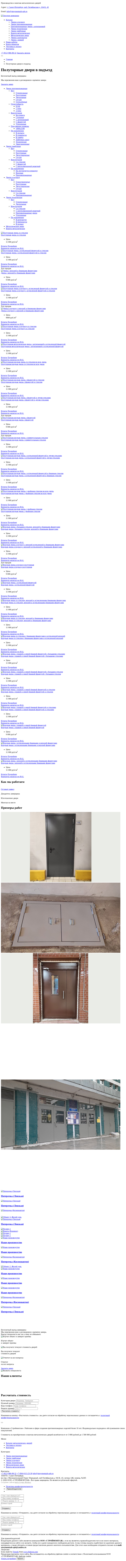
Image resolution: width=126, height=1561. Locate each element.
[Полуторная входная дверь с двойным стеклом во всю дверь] (27, 491)
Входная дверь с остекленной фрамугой (17, 585)
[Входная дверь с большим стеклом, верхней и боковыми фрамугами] (30, 527)
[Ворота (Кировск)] (9, 1231)
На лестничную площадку (27, 171)
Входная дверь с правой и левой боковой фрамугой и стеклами (27, 710)
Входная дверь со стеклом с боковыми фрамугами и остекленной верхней (32, 638)
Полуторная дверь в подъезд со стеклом (17, 329)
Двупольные (21, 97)
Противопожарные (24, 175)
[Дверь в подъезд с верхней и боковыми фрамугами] (23, 308)
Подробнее (12, 246)
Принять (20, 1559)
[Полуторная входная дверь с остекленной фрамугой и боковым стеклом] (32, 473)
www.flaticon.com (30, 1552)
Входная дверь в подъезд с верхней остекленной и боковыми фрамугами (31, 547)
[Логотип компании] (10, 16)
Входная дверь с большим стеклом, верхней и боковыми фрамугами (29, 529)
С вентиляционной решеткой (28, 166)
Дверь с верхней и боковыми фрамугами (18, 273)
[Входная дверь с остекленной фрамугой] (18, 583)
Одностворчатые (23, 182)
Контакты (10, 49)
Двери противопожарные (21, 24)
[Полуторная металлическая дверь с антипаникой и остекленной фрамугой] (33, 344)
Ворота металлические (20, 33)
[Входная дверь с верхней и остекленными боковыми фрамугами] (29, 761)
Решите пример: (8, 1408)
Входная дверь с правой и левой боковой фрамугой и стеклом (27, 692)
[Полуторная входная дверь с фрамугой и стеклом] (22, 380)
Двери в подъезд (18, 22)
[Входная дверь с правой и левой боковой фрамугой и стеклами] (28, 707)
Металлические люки (20, 35)
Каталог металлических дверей (19, 1443)
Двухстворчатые (23, 155)
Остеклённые (21, 102)
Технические (21, 142)
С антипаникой (22, 120)
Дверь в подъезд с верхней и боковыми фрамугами (22, 311)
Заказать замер (7, 84)
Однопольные (22, 93)
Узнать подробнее (8, 1559)
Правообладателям (14, 1489)
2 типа (18, 111)
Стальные (20, 117)
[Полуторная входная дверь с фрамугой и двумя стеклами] (26, 398)
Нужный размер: (8, 1403)
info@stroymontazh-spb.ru (17, 11)
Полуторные (21, 95)
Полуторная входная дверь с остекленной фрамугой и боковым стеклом (31, 476)
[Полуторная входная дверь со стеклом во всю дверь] (23, 362)
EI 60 (18, 106)
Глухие (19, 100)
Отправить (6, 1508)
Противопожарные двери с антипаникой (28, 26)
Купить (4, 246)
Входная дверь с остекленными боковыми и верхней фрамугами (28, 745)
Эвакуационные (22, 144)
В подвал (20, 224)
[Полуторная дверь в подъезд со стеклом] (18, 326)
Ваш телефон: (7, 1406)
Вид (12, 91)
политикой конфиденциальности (105, 1513)
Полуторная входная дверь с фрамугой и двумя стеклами (25, 400)
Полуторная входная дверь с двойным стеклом (20, 511)
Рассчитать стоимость (10, 1411)
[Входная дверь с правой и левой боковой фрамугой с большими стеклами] (33, 654)
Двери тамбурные (18, 31)
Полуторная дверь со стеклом (13, 235)
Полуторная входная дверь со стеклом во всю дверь (22, 364)
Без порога (20, 115)
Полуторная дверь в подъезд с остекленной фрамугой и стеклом (28, 291)
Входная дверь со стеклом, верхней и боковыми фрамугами (26, 620)
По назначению (17, 131)
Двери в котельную (19, 38)
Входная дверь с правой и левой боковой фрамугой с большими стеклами (32, 656)
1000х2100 (20, 128)
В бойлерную (21, 222)
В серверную (21, 135)
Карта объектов (12, 44)
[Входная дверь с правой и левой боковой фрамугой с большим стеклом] (32, 672)
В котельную (21, 220)
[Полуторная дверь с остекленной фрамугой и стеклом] (24, 251)
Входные (19, 173)
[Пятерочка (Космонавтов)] (13, 1210)
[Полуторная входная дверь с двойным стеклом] (21, 509)
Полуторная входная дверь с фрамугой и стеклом (21, 382)
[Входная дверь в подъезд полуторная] (17, 565)
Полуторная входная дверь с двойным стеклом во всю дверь (26, 493)
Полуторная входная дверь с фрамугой (17, 420)
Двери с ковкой (17, 40)
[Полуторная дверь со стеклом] (14, 233)
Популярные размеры (20, 126)
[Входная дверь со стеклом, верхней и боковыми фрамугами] (27, 618)
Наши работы (11, 42)
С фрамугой (21, 122)
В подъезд (20, 133)
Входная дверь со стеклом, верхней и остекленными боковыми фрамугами (32, 603)
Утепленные (21, 124)
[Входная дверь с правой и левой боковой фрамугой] (23, 725)
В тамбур (19, 137)
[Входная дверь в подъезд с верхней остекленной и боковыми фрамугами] (32, 545)
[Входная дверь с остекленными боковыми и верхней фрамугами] (29, 743)
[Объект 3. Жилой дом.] (11, 1217)
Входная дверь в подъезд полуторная (16, 567)
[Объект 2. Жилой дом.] (11, 1266)
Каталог (9, 20)
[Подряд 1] (6, 1229)
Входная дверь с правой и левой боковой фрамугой (22, 727)
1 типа (18, 108)
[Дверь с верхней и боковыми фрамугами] (19, 271)
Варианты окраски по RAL (12, 248)
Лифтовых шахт (22, 140)
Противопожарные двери (26, 213)
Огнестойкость (17, 104)
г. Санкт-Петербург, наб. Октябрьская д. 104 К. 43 (28, 7)
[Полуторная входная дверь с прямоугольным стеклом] (24, 438)
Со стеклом (20, 162)
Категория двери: (8, 1401)
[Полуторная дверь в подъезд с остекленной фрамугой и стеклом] (29, 288)
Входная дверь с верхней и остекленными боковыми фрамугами (28, 763)
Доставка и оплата (13, 46)
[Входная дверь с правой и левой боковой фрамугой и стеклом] (28, 690)
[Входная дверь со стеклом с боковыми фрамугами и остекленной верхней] (33, 636)
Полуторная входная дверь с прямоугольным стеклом (23, 440)
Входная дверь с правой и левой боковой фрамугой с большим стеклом (31, 674)
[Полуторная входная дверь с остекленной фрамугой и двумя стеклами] (31, 456)
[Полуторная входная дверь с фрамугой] (18, 418)
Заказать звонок (23, 53)
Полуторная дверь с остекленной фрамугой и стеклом (23, 253)
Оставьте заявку (7, 789)
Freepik (16, 1552)
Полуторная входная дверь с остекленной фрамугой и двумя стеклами (30, 458)
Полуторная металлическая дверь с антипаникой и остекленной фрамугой (32, 346)
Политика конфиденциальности (19, 1486)
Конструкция (16, 113)
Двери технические (19, 29)
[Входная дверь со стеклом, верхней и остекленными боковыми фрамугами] (33, 600)
